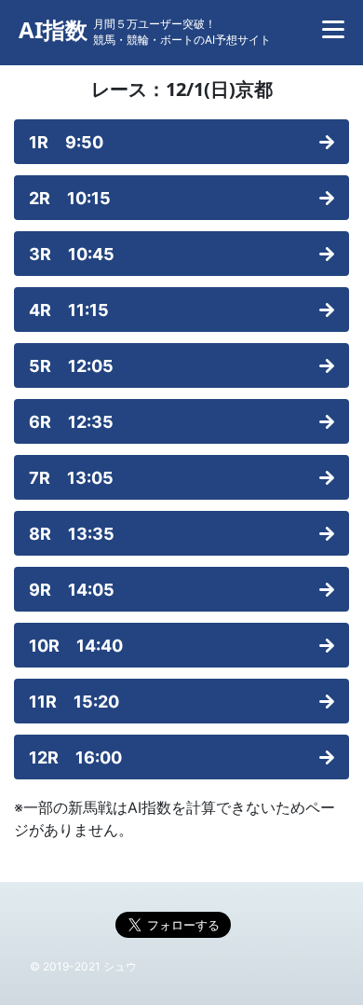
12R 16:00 (75, 757)
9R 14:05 (71, 589)
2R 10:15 (70, 198)
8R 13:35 (71, 534)
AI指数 (53, 30)
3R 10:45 (71, 254)
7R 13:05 (71, 478)
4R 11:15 (69, 310)
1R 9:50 (66, 142)
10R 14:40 (76, 645)
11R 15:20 (74, 701)
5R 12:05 (71, 366)
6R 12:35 (71, 422)
